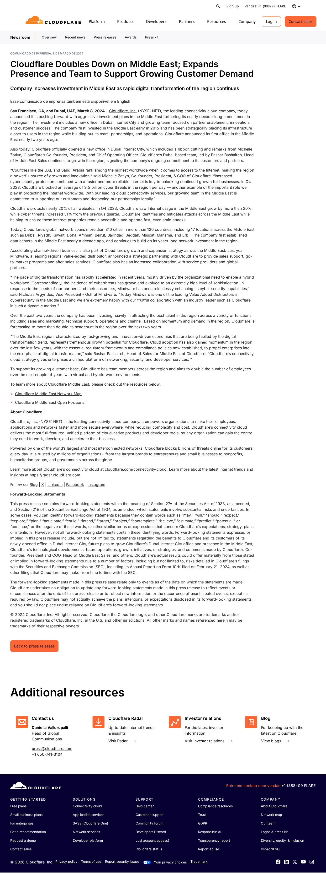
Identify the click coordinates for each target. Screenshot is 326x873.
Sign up (232, 6)
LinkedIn (55, 484)
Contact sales (301, 21)
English (123, 101)
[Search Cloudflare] (218, 6)
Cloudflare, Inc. (123, 110)
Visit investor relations (204, 740)
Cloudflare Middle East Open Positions (49, 402)
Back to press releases (34, 646)
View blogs (271, 740)
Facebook (75, 484)
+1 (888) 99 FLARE (298, 785)
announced (118, 256)
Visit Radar (118, 740)
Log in (271, 21)
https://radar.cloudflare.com (55, 475)
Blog (34, 484)
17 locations (201, 229)
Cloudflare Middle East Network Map (48, 393)
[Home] (54, 21)
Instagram (96, 484)
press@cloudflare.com (52, 748)
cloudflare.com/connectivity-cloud (136, 469)
